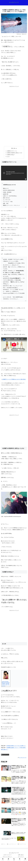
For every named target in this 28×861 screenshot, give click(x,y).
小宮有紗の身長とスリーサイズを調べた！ (16, 745)
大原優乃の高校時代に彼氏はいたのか (14, 152)
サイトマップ (21, 856)
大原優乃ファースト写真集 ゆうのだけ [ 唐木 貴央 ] (14, 379)
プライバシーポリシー (7, 856)
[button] (25, 435)
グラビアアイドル (5, 754)
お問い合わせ (21, 854)
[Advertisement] (14, 101)
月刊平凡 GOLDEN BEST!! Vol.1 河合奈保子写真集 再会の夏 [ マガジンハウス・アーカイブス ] (6, 683)
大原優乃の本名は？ (11, 154)
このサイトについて (7, 854)
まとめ (8, 156)
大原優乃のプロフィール (12, 150)
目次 (12, 148)
